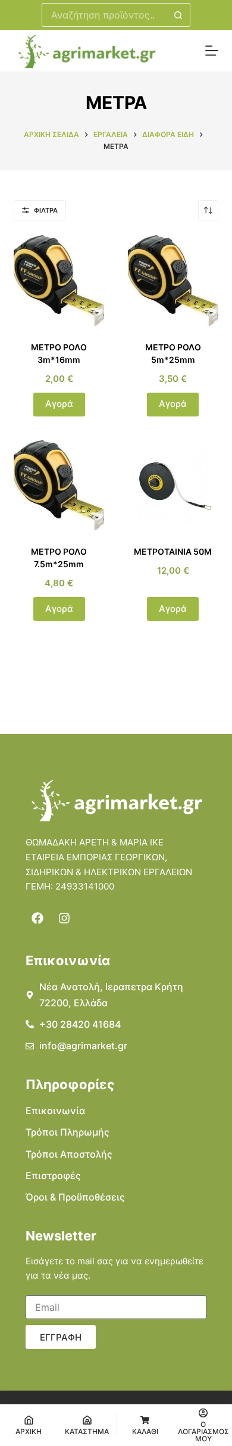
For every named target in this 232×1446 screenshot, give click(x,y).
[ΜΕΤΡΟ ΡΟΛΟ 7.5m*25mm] (59, 485)
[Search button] (178, 15)
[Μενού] (211, 50)
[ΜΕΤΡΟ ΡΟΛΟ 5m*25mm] (173, 280)
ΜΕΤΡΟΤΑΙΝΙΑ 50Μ (173, 551)
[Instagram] (64, 918)
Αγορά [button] (59, 403)
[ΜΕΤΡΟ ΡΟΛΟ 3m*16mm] (59, 280)
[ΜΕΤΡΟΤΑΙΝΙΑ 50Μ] (173, 485)
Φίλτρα (46, 210)
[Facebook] (37, 918)
